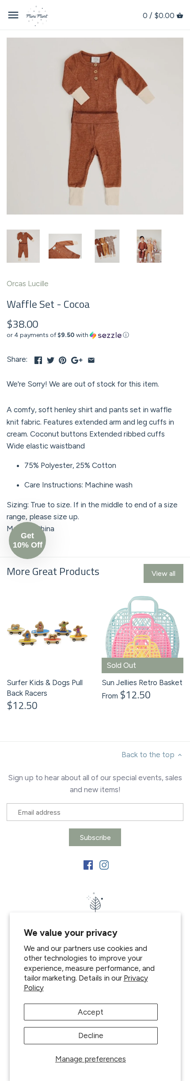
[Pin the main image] (62, 358)
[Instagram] (104, 864)
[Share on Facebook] (38, 358)
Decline (90, 1035)
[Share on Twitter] (50, 358)
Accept (90, 1012)
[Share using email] (91, 358)
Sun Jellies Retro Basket (142, 682)
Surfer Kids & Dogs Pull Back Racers (45, 688)
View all (163, 573)
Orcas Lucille (28, 283)
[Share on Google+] (77, 358)
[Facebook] (88, 864)
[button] (95, 335)
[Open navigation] (13, 15)
